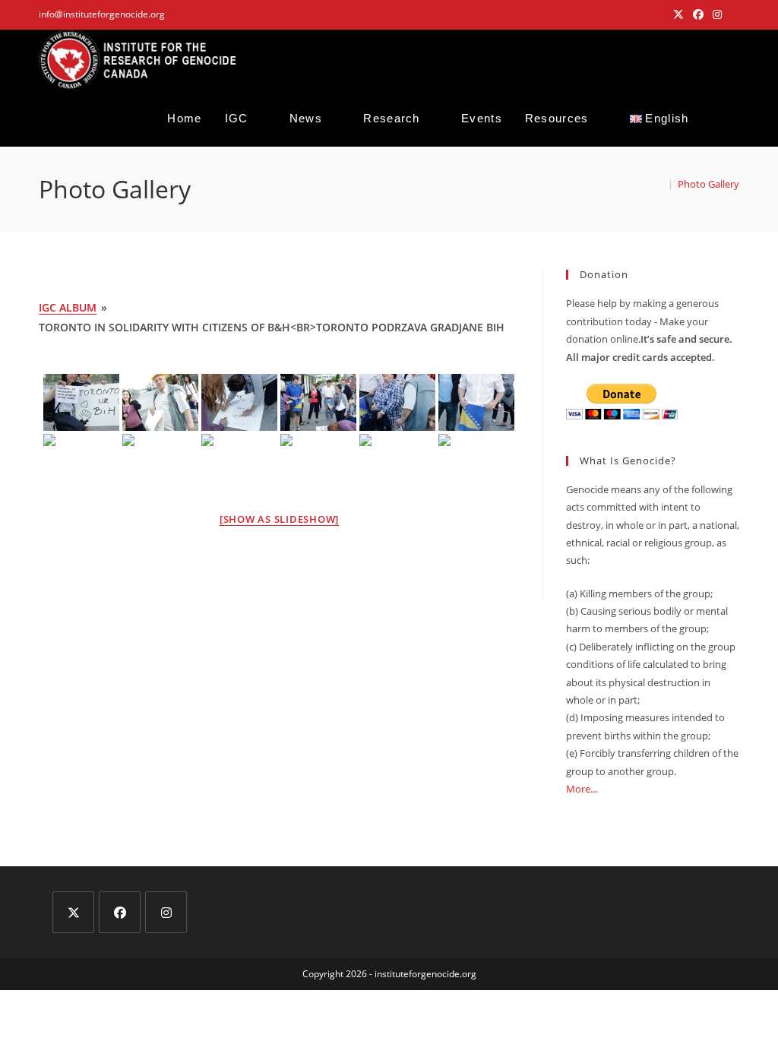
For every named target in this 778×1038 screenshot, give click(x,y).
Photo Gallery (708, 184)
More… (582, 789)
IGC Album (67, 307)
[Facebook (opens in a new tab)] (698, 14)
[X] (73, 912)
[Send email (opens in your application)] (732, 14)
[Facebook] (120, 912)
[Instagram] (166, 912)
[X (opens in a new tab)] (678, 14)
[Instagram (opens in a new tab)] (717, 14)
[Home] (659, 184)
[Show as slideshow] (279, 519)
